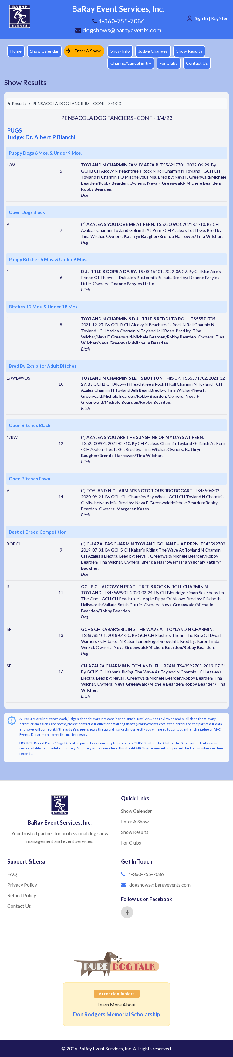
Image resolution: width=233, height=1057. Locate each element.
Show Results (189, 51)
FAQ (12, 874)
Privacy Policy (22, 884)
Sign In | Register (211, 18)
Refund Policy (21, 895)
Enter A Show (87, 50)
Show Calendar (44, 51)
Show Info (120, 51)
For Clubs (168, 63)
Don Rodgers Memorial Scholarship (116, 1014)
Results (19, 103)
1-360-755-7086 (146, 874)
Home (16, 51)
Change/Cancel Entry (130, 63)
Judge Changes (153, 51)
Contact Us (197, 63)
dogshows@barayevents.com (121, 30)
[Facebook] (127, 912)
